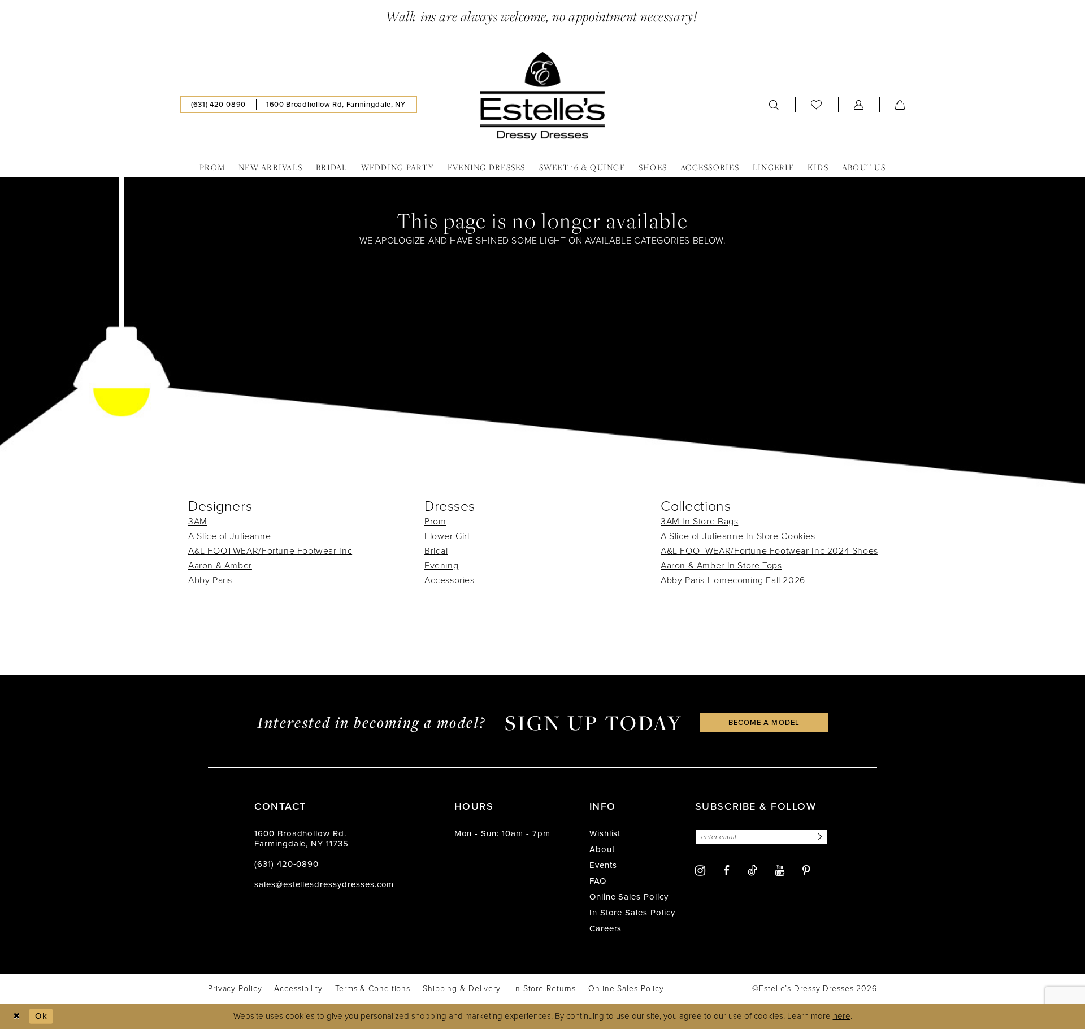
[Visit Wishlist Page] (816, 104)
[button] (859, 104)
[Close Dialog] (17, 1016)
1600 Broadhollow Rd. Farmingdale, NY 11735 (301, 838)
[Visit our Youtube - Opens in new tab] (779, 870)
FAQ (597, 881)
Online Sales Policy (629, 897)
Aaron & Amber (220, 565)
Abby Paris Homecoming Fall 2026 (733, 580)
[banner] (542, 96)
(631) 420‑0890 (286, 864)
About (602, 849)
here (841, 1016)
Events (603, 865)
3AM (197, 521)
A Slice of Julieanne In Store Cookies (738, 535)
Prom (435, 521)
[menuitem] (218, 104)
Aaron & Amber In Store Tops (721, 565)
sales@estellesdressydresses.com (324, 884)
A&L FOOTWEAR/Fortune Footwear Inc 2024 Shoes (769, 550)
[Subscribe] (818, 837)
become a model (764, 722)
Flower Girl (447, 535)
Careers (605, 928)
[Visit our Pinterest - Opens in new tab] (806, 870)
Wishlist (605, 833)
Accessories (449, 580)
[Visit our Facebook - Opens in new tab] (726, 870)
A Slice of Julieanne (229, 535)
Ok (41, 1016)
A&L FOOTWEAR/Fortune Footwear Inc (270, 550)
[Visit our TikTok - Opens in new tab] (752, 870)
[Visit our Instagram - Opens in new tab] (700, 870)
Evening (441, 565)
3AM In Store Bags (699, 521)
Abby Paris (210, 580)
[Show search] (774, 104)
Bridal (436, 550)
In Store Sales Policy (632, 912)
